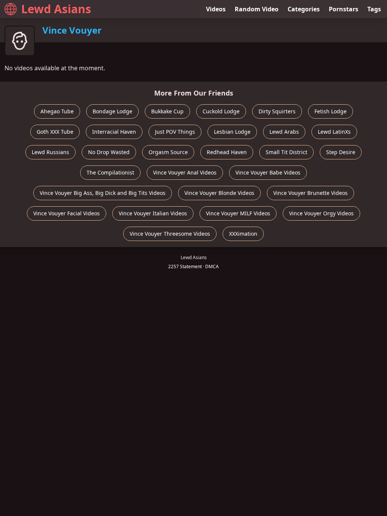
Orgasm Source (168, 152)
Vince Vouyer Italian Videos (153, 213)
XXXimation (243, 233)
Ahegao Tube (57, 111)
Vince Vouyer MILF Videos (238, 213)
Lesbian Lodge (232, 131)
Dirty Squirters (277, 111)
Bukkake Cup (167, 111)
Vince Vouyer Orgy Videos (321, 213)
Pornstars (343, 9)
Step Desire (340, 152)
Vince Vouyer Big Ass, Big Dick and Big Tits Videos (103, 192)
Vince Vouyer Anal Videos (185, 172)
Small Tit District (286, 152)
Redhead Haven (227, 152)
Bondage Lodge (112, 111)
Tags (374, 9)
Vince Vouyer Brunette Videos (310, 192)
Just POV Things (175, 131)
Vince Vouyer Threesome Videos (170, 233)
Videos (216, 9)
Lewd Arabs (284, 131)
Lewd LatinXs (334, 131)
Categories (304, 9)
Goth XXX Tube (55, 131)
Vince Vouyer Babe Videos (267, 172)
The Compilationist (110, 172)
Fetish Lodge (330, 111)
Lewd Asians (56, 9)
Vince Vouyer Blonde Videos (219, 192)
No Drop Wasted (109, 152)
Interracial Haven (114, 131)
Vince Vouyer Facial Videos (66, 213)
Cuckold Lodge (221, 111)
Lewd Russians (50, 152)
